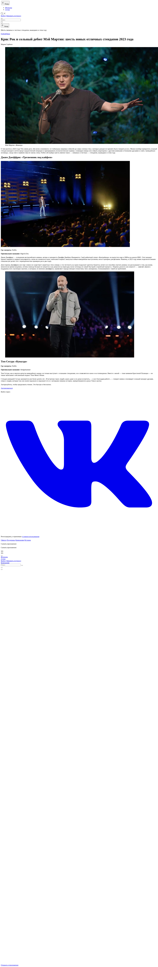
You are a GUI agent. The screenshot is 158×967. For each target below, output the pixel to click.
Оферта (3, 540)
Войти (3, 16)
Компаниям (19, 540)
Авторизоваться (7, 388)
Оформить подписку (13, 16)
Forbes (3, 34)
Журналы (8, 8)
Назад (6, 4)
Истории (27, 540)
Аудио (7, 10)
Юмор (7, 34)
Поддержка (11, 540)
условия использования (30, 536)
